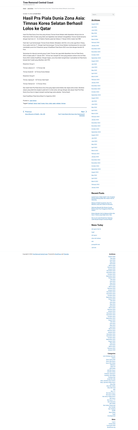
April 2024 (94, 110)
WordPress (58, 254)
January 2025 (95, 82)
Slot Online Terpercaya (109, 405)
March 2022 (94, 181)
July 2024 (94, 101)
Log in (113, 422)
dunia (35, 103)
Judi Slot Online (111, 372)
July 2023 (94, 138)
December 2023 (95, 122)
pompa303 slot (95, 244)
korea (43, 103)
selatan (58, 103)
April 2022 (94, 178)
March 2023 (94, 150)
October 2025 (95, 55)
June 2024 (94, 104)
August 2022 (95, 172)
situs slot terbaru (96, 238)
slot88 (113, 410)
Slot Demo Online (110, 394)
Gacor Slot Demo (110, 361)
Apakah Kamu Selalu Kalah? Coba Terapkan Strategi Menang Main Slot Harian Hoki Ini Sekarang (103, 198)
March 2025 (94, 76)
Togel (113, 414)
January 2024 (95, 119)
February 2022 (95, 184)
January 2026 (95, 45)
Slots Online (112, 412)
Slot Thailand (111, 409)
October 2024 (95, 92)
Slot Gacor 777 (111, 400)
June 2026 (94, 30)
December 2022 (95, 160)
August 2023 (95, 135)
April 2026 (94, 36)
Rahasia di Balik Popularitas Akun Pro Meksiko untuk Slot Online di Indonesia (101, 203)
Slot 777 (113, 391)
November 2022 (95, 163)
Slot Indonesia (111, 402)
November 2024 (95, 88)
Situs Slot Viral (111, 387)
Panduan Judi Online (109, 375)
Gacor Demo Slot (110, 359)
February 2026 (95, 42)
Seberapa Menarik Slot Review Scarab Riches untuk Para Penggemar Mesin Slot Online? (102, 209)
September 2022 (96, 169)
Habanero (112, 365)
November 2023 (95, 126)
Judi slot (93, 247)
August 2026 (95, 24)
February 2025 (95, 79)
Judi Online (33, 100)
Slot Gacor (112, 398)
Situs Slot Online (111, 386)
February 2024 (95, 116)
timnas (63, 103)
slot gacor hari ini (96, 229)
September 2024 (96, 95)
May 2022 (94, 175)
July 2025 (94, 64)
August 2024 (95, 98)
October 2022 (95, 166)
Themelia (66, 254)
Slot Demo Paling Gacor (108, 396)
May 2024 (94, 107)
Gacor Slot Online (110, 363)
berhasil (30, 103)
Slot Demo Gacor (110, 393)
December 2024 (95, 85)
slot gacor (94, 235)
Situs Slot (112, 384)
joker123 (112, 366)
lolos (46, 103)
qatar (54, 103)
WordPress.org (111, 427)
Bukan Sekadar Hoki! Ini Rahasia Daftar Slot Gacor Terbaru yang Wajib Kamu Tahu (103, 214)
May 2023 (94, 144)
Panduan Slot (111, 377)
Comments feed (111, 425)
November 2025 (95, 51)
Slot (114, 389)
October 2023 (95, 129)
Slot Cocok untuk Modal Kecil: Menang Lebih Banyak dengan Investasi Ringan (101, 218)
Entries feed (112, 423)
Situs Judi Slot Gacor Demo (107, 380)
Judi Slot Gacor (111, 370)
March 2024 (94, 113)
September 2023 (96, 132)
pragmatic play (111, 379)
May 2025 (94, 70)
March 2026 (94, 39)
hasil (39, 103)
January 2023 (95, 156)
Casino (113, 357)
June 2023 (94, 141)
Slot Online (112, 403)
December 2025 (95, 48)
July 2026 (94, 27)
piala (50, 103)
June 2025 (94, 67)
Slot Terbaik (112, 407)
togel (92, 232)
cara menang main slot (109, 356)
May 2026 (94, 33)
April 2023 (94, 147)
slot (92, 241)
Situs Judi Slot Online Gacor (107, 382)
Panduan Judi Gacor (109, 373)
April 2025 (94, 73)
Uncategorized (111, 416)
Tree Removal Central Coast (40, 254)
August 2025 (95, 61)
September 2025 (96, 58)
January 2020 (95, 187)
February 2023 (95, 153)
